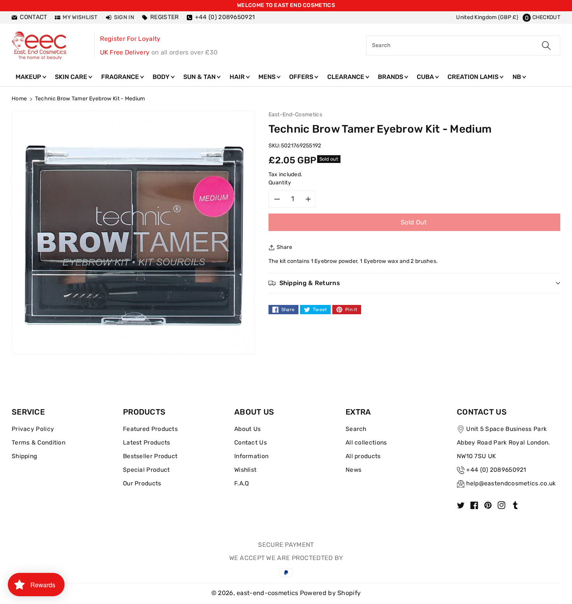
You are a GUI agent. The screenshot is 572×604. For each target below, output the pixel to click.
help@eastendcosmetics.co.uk (511, 483)
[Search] (546, 45)
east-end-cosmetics (267, 593)
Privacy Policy (33, 428)
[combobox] (463, 45)
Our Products (142, 483)
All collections (366, 442)
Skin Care (72, 77)
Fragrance (120, 77)
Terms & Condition (38, 442)
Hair (238, 77)
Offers (302, 77)
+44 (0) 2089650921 (496, 469)
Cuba (426, 77)
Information (251, 456)
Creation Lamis (473, 77)
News (353, 469)
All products (363, 456)
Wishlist (245, 469)
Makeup (29, 77)
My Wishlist (80, 17)
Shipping (24, 456)
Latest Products (146, 442)
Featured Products (150, 428)
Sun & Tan (200, 77)
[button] (541, 17)
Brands (391, 77)
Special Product (146, 469)
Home (19, 98)
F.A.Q (241, 483)
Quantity (279, 182)
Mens (267, 77)
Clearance (346, 77)
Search (356, 428)
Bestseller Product (150, 456)
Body (162, 77)
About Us (247, 428)
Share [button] (285, 247)
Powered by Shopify (330, 593)
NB (517, 77)
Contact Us (250, 442)
